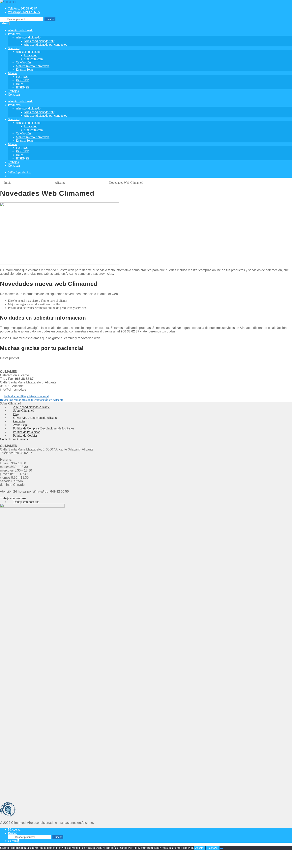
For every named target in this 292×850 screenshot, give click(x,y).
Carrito (13, 840)
